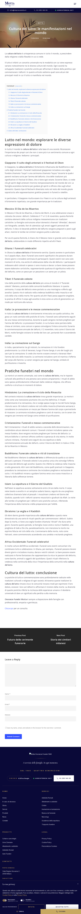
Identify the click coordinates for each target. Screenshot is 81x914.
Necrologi (45, 817)
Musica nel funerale (48, 813)
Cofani (44, 805)
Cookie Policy (46, 842)
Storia (4, 805)
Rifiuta (31, 907)
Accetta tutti (62, 907)
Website (7, 715)
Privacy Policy (47, 838)
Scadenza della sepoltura (51, 821)
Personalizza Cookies (49, 846)
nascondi (18, 86)
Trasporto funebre (48, 824)
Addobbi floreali (47, 798)
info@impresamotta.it (18, 10)
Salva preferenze (10, 907)
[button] (75, 4)
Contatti (5, 821)
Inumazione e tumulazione (51, 809)
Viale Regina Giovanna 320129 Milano (10, 872)
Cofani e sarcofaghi (9, 838)
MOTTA (40, 23)
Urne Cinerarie (7, 842)
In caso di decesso (9, 802)
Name (7, 694)
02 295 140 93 (41, 10)
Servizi (4, 809)
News (4, 817)
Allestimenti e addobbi (49, 802)
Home (4, 798)
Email (7, 704)
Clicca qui (9, 608)
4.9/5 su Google (19, 778)
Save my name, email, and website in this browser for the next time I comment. (34, 728)
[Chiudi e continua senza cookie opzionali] (78, 884)
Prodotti (5, 813)
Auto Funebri (6, 854)
